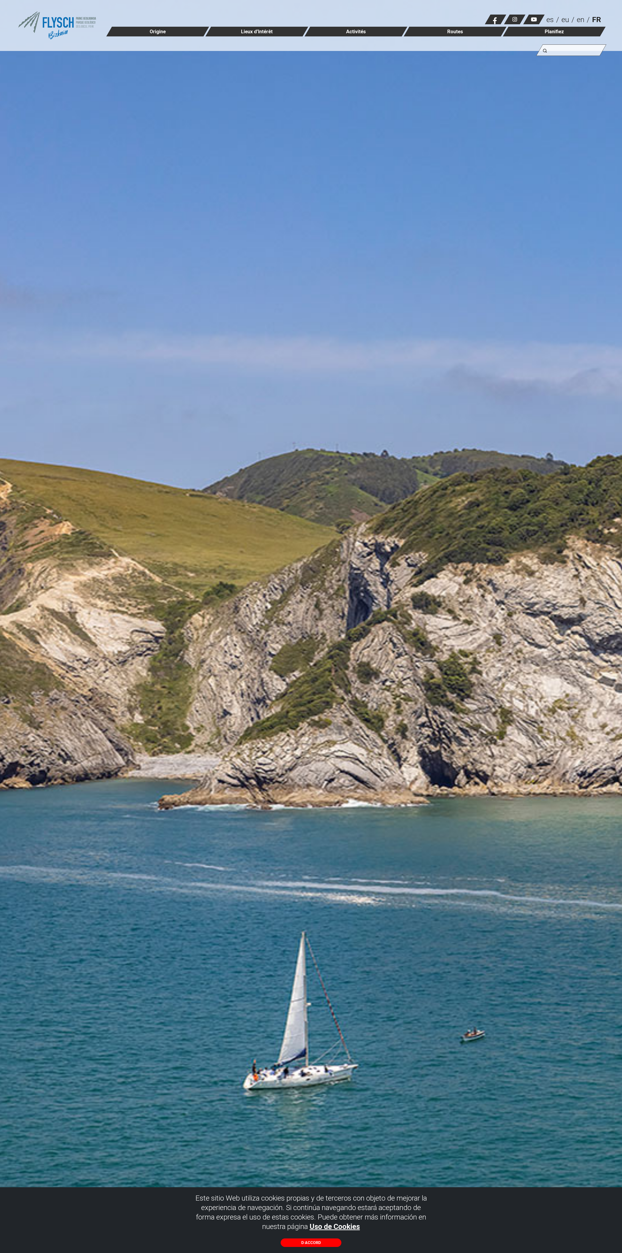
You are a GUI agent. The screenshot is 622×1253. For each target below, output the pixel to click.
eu (565, 19)
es (550, 19)
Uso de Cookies (335, 1226)
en (580, 19)
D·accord (311, 1242)
